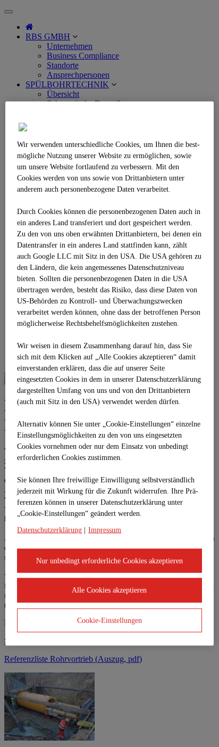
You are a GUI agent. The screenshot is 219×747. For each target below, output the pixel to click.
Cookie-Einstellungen (109, 620)
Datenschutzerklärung (49, 529)
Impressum (104, 529)
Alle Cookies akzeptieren (109, 590)
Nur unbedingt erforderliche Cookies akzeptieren (109, 560)
